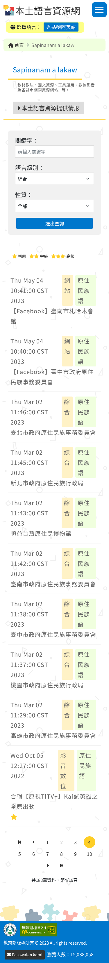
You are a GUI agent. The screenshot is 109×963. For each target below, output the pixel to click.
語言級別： (29, 167)
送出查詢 (54, 223)
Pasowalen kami (26, 954)
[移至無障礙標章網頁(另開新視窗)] (39, 929)
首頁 (18, 44)
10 (89, 853)
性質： (24, 194)
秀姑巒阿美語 (61, 26)
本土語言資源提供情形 (50, 108)
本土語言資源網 (47, 10)
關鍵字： (26, 140)
